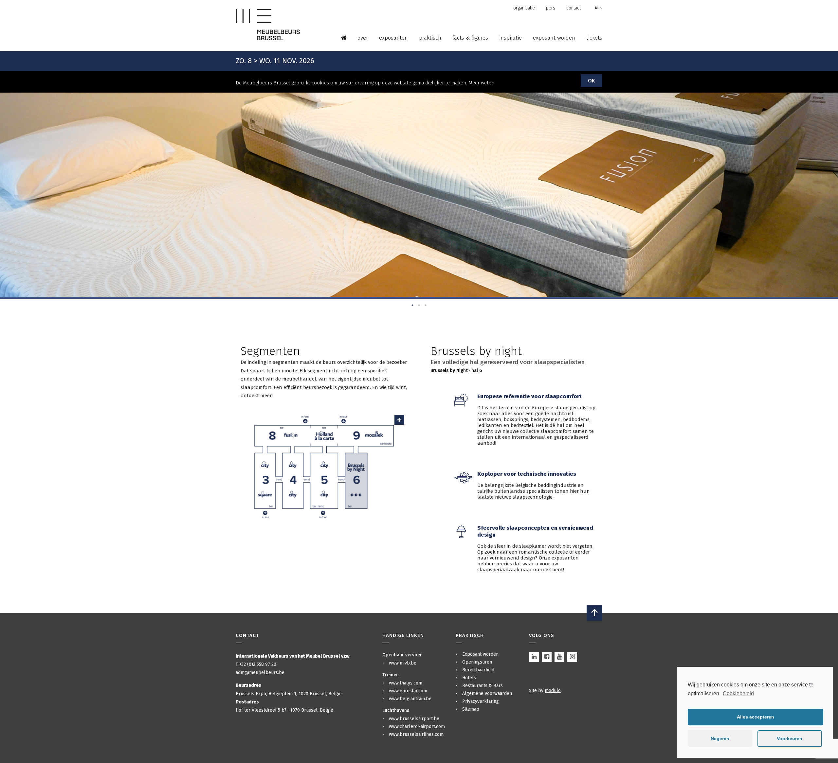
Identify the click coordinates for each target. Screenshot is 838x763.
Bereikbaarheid (478, 670)
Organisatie (524, 8)
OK (591, 81)
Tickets (594, 37)
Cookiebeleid (738, 693)
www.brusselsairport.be (414, 718)
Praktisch (430, 37)
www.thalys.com (405, 683)
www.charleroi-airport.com (417, 726)
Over (362, 37)
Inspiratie (510, 37)
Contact (573, 8)
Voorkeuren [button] (789, 738)
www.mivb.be (402, 663)
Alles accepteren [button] (755, 716)
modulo (553, 690)
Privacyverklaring (480, 701)
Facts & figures (470, 37)
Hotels (469, 678)
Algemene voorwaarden (487, 693)
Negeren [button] (720, 738)
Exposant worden (554, 37)
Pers (550, 8)
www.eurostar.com (408, 691)
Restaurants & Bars (482, 685)
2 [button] (419, 305)
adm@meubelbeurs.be (260, 672)
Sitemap (470, 709)
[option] (419, 195)
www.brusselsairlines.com (416, 734)
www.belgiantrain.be (410, 698)
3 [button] (425, 305)
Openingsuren (477, 662)
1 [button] (412, 305)
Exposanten (393, 37)
